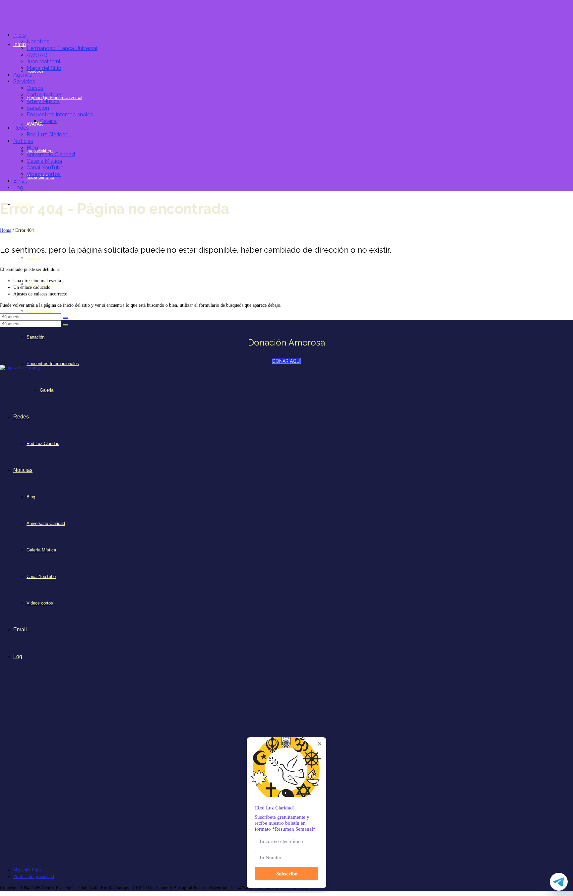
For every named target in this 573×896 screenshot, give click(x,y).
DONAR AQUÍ (286, 361)
